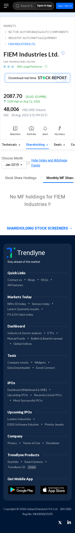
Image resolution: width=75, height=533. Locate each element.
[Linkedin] (69, 522)
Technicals (10, 145)
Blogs (31, 280)
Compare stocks (18, 362)
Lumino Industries (19, 419)
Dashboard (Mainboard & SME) (27, 390)
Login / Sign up (64, 6)
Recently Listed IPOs (48, 395)
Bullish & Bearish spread (46, 338)
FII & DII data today (20, 314)
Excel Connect (45, 367)
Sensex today (41, 304)
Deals (58, 145)
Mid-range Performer (30, 66)
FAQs (44, 280)
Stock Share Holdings (20, 178)
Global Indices (22, 343)
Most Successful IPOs (27, 400)
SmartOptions (33, 462)
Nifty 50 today (17, 304)
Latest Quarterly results (23, 309)
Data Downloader (19, 367)
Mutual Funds (16, 338)
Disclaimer (52, 443)
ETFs (51, 333)
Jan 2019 (12, 165)
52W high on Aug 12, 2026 (23, 101)
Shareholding (36, 145)
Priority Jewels (54, 424)
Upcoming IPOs (18, 395)
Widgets (40, 362)
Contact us (15, 280)
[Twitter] (60, 523)
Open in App (44, 5)
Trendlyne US (21, 467)
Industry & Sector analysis (25, 333)
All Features (15, 285)
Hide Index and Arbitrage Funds (49, 162)
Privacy (12, 443)
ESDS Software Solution (23, 424)
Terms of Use (31, 443)
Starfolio (13, 462)
